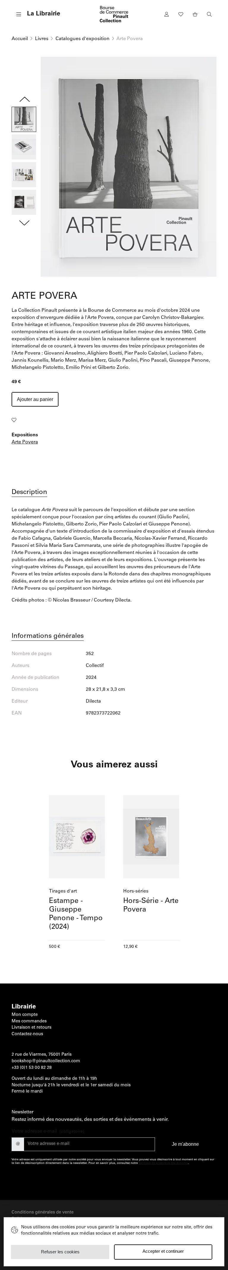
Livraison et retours (31, 1028)
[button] (36, 14)
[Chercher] (209, 14)
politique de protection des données (163, 1163)
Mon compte (25, 1015)
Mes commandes (29, 1021)
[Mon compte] (166, 14)
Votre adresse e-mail (48, 1131)
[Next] (24, 221)
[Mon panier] (195, 14)
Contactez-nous (27, 1034)
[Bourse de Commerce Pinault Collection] (114, 14)
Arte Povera (25, 442)
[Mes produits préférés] (181, 14)
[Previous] (24, 101)
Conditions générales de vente (43, 1213)
